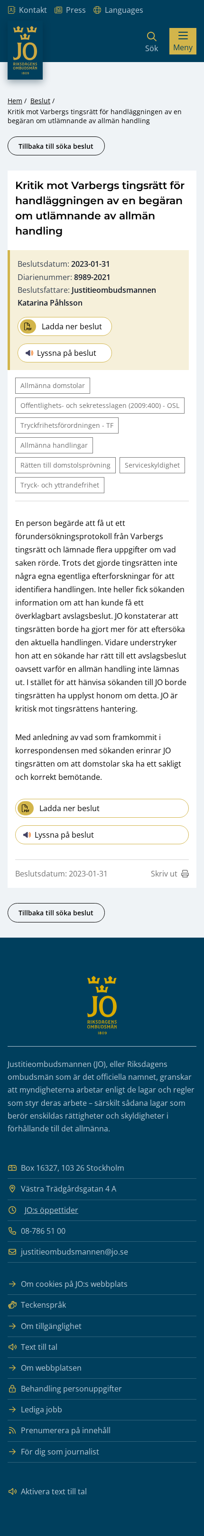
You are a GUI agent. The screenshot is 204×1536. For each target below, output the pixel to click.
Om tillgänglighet (51, 1326)
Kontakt (33, 10)
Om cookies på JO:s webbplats (74, 1284)
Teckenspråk (43, 1305)
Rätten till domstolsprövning (65, 465)
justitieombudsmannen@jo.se (74, 1252)
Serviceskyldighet (152, 465)
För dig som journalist (60, 1451)
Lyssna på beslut (66, 353)
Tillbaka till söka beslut (56, 146)
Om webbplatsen (51, 1368)
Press (76, 10)
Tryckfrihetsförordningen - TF (66, 425)
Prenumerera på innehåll (66, 1430)
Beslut (40, 100)
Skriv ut (164, 873)
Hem (15, 100)
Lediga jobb (41, 1409)
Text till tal (39, 1347)
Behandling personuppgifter (71, 1388)
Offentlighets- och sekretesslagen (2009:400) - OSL (99, 405)
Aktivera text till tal (54, 1491)
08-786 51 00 (43, 1231)
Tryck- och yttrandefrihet (59, 484)
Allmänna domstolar (52, 385)
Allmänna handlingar (54, 445)
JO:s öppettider (51, 1210)
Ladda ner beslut (72, 326)
